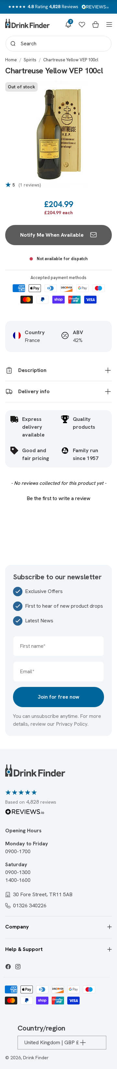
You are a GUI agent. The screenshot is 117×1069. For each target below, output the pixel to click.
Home (11, 60)
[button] (68, 24)
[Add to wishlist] (100, 90)
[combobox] (58, 44)
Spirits (30, 60)
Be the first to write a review (58, 498)
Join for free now (58, 696)
